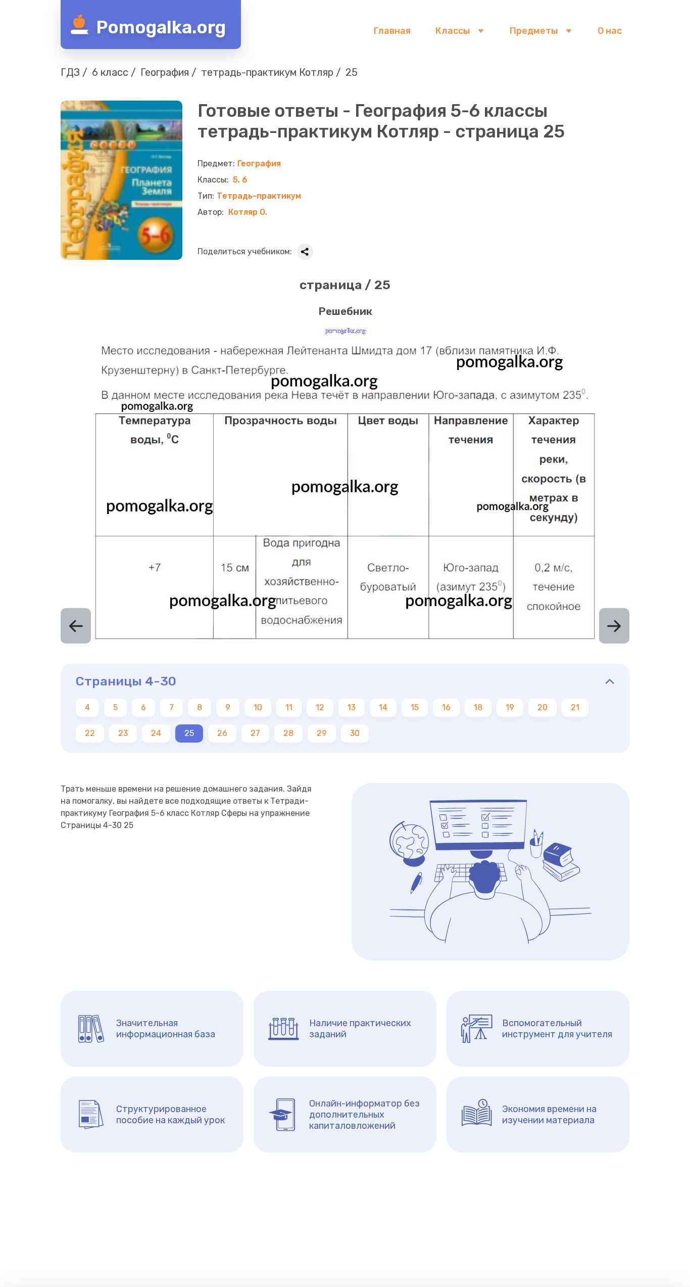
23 (123, 733)
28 (288, 733)
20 (542, 707)
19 (510, 707)
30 (355, 733)
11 (288, 707)
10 (258, 707)
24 (156, 733)
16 (446, 707)
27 (255, 733)
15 (415, 707)
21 (575, 707)
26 (222, 733)
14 (383, 707)
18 (478, 707)
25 (189, 733)
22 (90, 733)
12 (320, 707)
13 (352, 707)
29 (322, 733)
